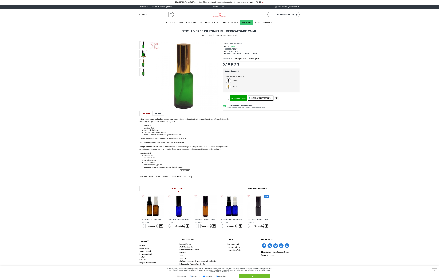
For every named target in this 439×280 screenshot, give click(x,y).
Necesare (182, 276)
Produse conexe (178, 188)
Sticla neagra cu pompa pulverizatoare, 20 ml (259, 219)
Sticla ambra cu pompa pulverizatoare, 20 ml (206, 219)
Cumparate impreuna (257, 188)
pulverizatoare (176, 177)
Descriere (146, 113)
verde (158, 177)
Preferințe (196, 276)
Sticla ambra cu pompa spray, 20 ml (153, 219)
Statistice (209, 276)
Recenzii (158, 113)
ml (190, 177)
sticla (151, 177)
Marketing (222, 276)
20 (185, 177)
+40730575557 (268, 255)
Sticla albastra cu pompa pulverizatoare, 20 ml (180, 219)
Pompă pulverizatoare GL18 (234, 76)
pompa (165, 177)
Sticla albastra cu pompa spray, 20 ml (232, 219)
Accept (255, 276)
